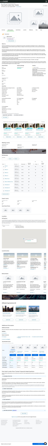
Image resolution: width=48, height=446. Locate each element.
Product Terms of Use (39, 421)
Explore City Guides (3, 423)
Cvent (1, 3)
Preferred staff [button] (32, 290)
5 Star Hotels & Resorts (20, 313)
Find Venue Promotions (4, 422)
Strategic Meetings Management (17, 423)
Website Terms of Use (39, 422)
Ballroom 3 (6, 175)
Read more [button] (5, 264)
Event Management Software (17, 420)
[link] (8, 278)
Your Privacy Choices (27, 423)
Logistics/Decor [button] (38, 289)
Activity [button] (18, 289)
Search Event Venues (4, 421)
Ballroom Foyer (7, 178)
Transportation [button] (5, 289)
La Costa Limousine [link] (7, 281)
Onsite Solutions (3, 424)
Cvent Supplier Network (4, 420)
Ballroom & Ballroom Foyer (9, 181)
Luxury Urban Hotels (6, 313)
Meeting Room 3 (7, 190)
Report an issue (14, 416)
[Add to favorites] (22, 345)
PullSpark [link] (32, 281)
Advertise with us (38, 423)
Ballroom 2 (6, 172)
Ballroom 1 (6, 169)
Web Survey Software (16, 424)
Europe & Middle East (33, 313)
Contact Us (25, 421)
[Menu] (1, 1)
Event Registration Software (16, 421)
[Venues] (46, 1)
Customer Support (26, 422)
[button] (14, 18)
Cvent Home (26, 420)
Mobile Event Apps (15, 422)
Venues (4, 3)
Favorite (46, 5)
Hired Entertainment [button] (22, 289)
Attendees (3, 157)
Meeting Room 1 (7, 184)
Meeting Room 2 (7, 187)
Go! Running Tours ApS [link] (21, 281)
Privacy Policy (38, 420)
